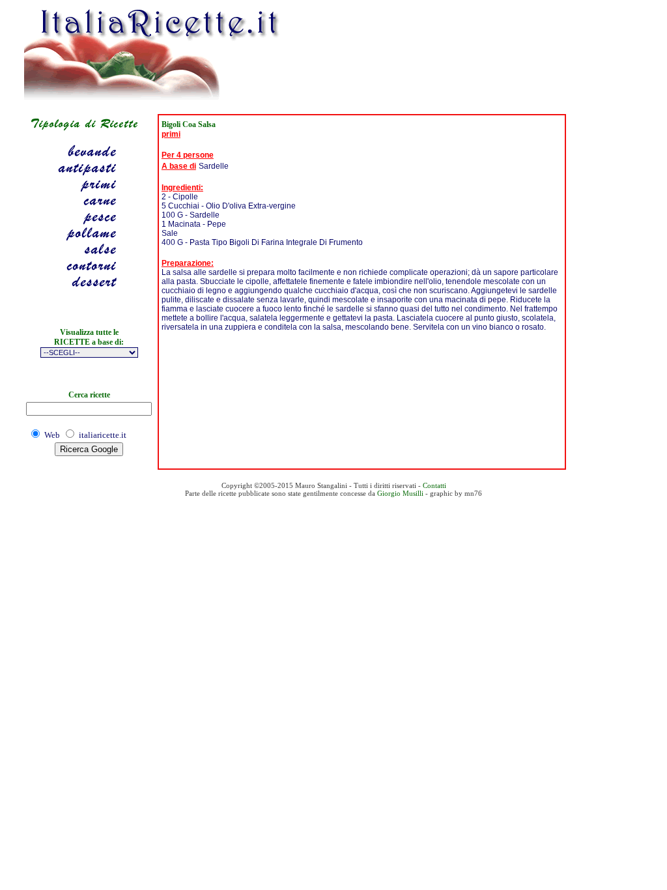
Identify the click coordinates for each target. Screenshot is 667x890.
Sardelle (214, 166)
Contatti (434, 485)
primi (171, 134)
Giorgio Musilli (400, 493)
